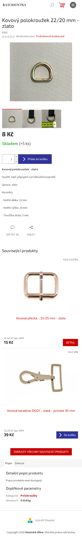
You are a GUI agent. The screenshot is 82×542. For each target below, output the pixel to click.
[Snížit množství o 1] (16, 161)
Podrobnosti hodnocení (50, 36)
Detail (70, 342)
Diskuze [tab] (19, 463)
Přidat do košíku (38, 159)
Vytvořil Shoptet (45, 520)
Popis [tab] (8, 463)
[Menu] (73, 5)
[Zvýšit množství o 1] (16, 156)
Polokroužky (28, 496)
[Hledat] (52, 5)
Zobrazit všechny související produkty (41, 451)
